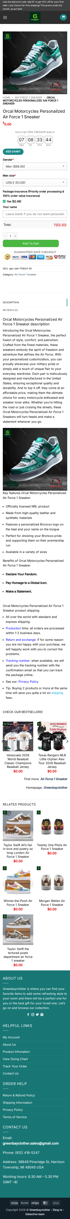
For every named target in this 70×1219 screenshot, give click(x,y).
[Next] (67, 748)
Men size (9, 175)
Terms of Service (15, 1117)
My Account (11, 1037)
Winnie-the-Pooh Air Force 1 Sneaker (18, 903)
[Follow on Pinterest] (41, 1014)
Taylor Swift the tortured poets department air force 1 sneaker (18, 954)
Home (6, 97)
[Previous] (3, 748)
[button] (5, 17)
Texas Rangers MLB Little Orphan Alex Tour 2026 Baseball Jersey (52, 761)
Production (13, 628)
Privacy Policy (13, 1110)
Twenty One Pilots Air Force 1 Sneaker (52, 847)
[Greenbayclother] (35, 17)
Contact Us (10, 1073)
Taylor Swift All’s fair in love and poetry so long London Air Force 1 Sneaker (18, 850)
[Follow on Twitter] (37, 1014)
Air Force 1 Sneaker (28, 97)
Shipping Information (17, 1102)
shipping (57, 693)
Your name (10, 207)
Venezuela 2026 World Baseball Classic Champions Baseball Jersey (17, 761)
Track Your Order (15, 1066)
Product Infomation (16, 1052)
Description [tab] (11, 302)
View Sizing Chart (15, 1059)
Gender (8, 159)
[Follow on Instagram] (32, 1014)
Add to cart (31, 243)
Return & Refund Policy (19, 1095)
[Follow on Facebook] (28, 1014)
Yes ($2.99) (14, 201)
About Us (9, 1044)
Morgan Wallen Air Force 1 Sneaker (52, 903)
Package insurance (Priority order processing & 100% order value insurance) (33, 193)
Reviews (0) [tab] (10, 310)
